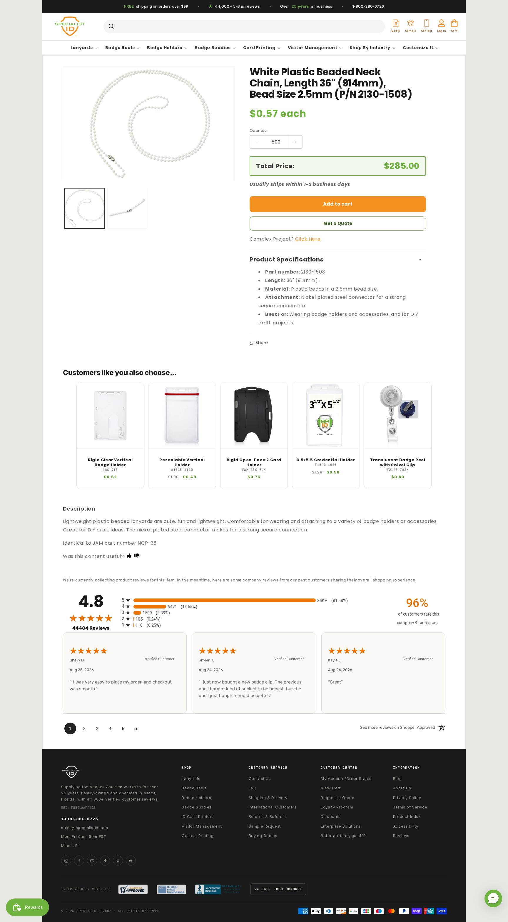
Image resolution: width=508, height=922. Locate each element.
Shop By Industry (370, 48)
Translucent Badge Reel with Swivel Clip (397, 463)
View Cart (330, 788)
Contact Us (260, 778)
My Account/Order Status (346, 778)
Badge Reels (120, 48)
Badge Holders (164, 48)
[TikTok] (105, 861)
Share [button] (261, 343)
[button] (493, 898)
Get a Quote (338, 223)
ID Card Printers (198, 816)
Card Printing (259, 48)
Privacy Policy (407, 797)
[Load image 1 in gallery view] (84, 208)
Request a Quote (337, 797)
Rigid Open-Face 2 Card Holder (254, 463)
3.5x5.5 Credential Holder (326, 460)
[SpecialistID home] (111, 772)
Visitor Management (312, 48)
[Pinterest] (131, 861)
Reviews (401, 835)
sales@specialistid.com (84, 827)
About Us (402, 788)
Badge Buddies (213, 48)
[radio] (254, 600)
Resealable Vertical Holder (182, 463)
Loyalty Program (337, 807)
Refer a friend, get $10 (343, 835)
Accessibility (405, 826)
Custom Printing (197, 835)
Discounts (330, 816)
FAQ (253, 788)
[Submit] (111, 26)
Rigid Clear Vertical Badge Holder (110, 463)
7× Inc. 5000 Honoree (278, 889)
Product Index (407, 816)
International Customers (273, 807)
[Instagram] (66, 861)
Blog (397, 778)
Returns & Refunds (267, 816)
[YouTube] (92, 861)
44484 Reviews (95, 628)
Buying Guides (263, 835)
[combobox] (244, 26)
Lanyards (82, 48)
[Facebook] (79, 861)
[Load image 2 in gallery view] (127, 208)
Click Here (307, 239)
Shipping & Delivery (268, 797)
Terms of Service (410, 807)
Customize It (418, 48)
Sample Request (265, 826)
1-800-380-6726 (368, 6)
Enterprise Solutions (341, 826)
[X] (118, 861)
